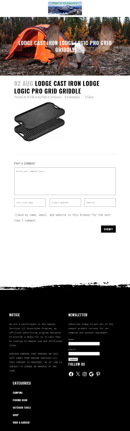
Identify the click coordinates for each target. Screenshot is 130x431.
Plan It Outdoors (52, 97)
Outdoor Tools (22, 407)
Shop (16, 415)
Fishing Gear (20, 400)
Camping (18, 392)
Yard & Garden (21, 422)
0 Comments (72, 97)
